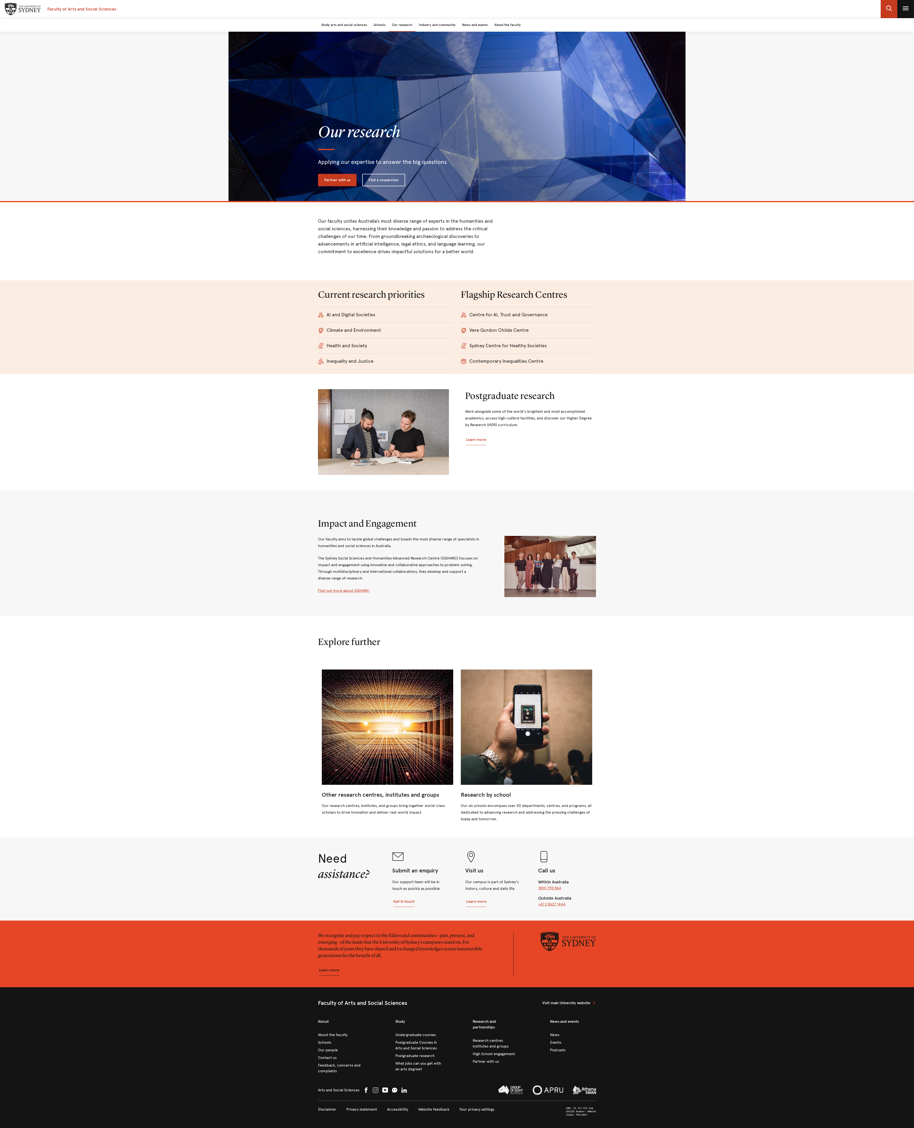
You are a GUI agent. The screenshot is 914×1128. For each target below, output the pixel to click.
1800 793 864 (549, 888)
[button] (889, 9)
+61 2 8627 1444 (552, 904)
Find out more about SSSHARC (343, 590)
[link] (387, 743)
